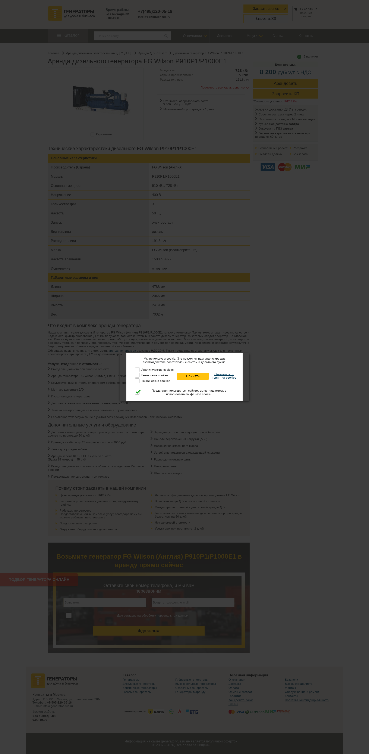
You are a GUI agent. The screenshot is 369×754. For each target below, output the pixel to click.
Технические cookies (155, 380)
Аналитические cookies (157, 369)
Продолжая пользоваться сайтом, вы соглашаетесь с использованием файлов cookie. (189, 392)
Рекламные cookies (154, 375)
